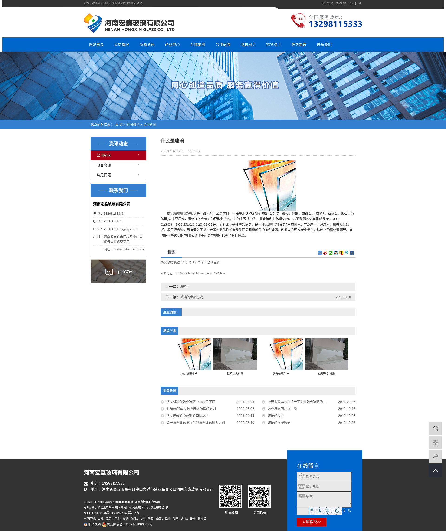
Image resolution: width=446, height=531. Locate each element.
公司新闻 (149, 124)
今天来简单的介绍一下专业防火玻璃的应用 (298, 402)
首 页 (119, 124)
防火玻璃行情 (192, 262)
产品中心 (172, 45)
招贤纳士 (273, 45)
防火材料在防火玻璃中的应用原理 (190, 402)
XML (359, 3)
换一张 (347, 511)
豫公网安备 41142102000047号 (130, 524)
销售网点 (248, 45)
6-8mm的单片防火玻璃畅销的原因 (191, 409)
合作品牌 (223, 45)
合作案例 (197, 45)
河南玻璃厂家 (140, 507)
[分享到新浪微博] (325, 253)
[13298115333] (435, 428)
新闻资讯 (147, 45)
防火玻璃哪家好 (171, 262)
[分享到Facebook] (352, 253)
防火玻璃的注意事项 (282, 409)
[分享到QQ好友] (336, 253)
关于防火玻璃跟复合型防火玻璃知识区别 (195, 422)
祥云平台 (133, 513)
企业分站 (327, 3)
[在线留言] (435, 456)
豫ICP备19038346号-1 (98, 513)
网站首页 (96, 45)
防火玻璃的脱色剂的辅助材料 (187, 415)
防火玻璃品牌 (210, 262)
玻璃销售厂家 (123, 507)
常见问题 (103, 175)
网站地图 (341, 3)
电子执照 (94, 524)
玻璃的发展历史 (191, 297)
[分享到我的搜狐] (341, 253)
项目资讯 (103, 165)
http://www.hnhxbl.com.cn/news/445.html (200, 273)
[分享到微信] (331, 253)
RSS (351, 3)
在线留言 (299, 45)
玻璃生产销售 (106, 507)
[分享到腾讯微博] (347, 253)
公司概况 (121, 45)
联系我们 (324, 45)
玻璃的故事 (276, 415)
